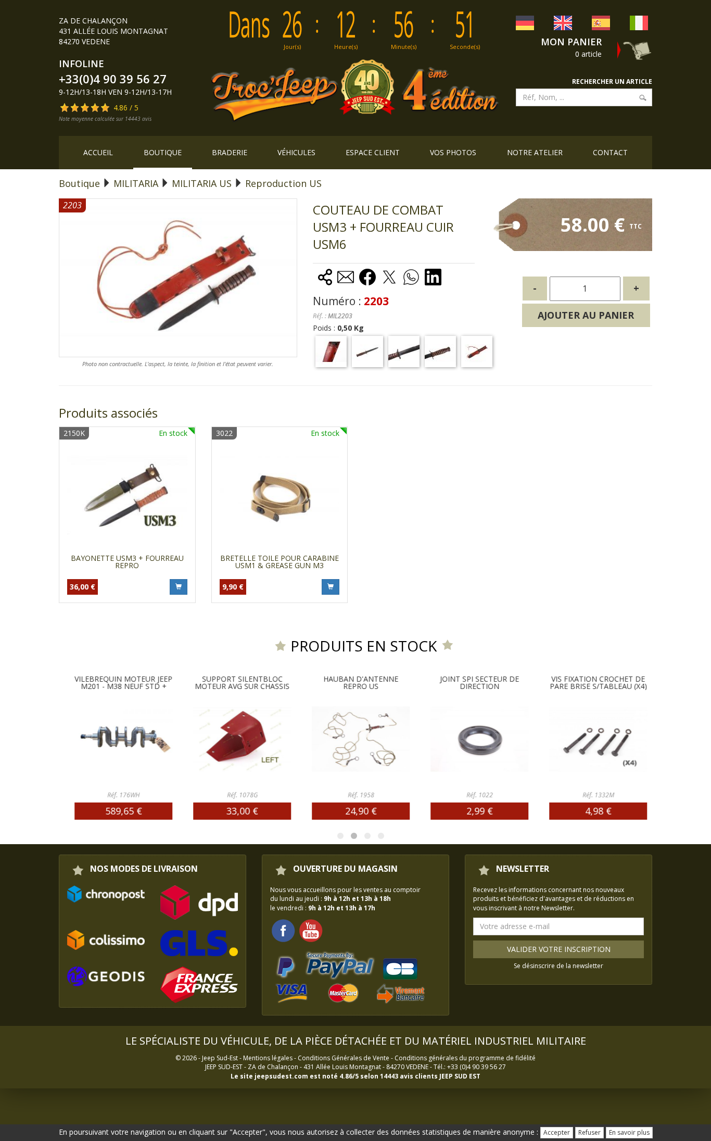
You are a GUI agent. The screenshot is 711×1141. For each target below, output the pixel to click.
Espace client (373, 152)
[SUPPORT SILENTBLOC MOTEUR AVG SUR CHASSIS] (242, 739)
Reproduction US (283, 183)
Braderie (229, 152)
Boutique (163, 152)
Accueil (98, 152)
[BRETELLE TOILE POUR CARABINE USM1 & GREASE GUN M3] (280, 495)
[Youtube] (311, 929)
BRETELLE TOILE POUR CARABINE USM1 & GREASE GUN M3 (279, 561)
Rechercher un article (612, 81)
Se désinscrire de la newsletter (558, 965)
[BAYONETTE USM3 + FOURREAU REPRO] (127, 495)
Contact (610, 152)
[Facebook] (283, 929)
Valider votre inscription (559, 949)
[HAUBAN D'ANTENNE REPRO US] (361, 739)
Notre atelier (535, 152)
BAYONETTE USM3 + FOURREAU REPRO (127, 561)
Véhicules (296, 152)
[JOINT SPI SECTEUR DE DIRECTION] (479, 739)
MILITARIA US (202, 183)
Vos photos (453, 152)
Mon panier (571, 41)
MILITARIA (135, 183)
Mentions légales (268, 1058)
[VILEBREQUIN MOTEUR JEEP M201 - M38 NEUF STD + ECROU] (123, 739)
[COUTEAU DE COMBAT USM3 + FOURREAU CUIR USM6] (331, 351)
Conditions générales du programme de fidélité (465, 1058)
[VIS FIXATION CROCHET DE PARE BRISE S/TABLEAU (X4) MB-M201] (598, 739)
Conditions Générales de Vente (343, 1058)
